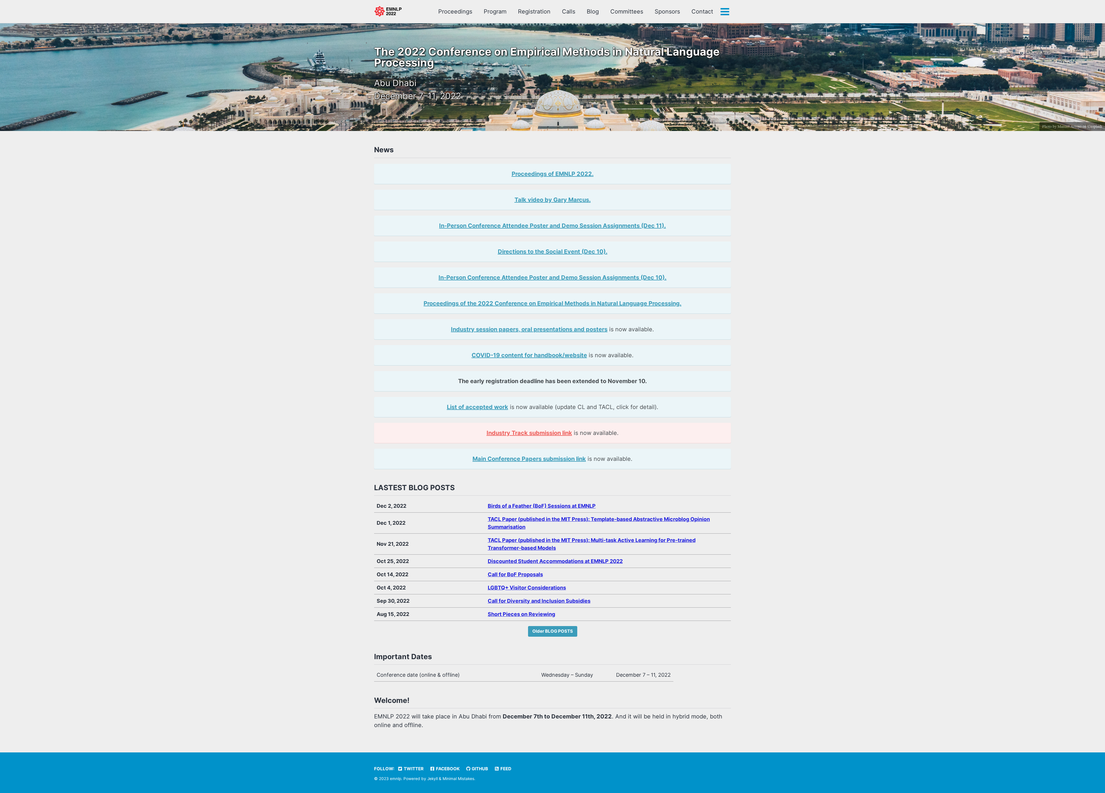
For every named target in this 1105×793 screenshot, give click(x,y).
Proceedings (455, 11)
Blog (593, 11)
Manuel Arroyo (1070, 126)
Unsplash (1094, 126)
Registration (534, 11)
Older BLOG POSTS (552, 631)
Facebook (447, 768)
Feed (505, 768)
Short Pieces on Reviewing (521, 614)
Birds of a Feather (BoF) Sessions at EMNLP (542, 506)
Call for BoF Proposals (515, 574)
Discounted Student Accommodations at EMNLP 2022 (555, 561)
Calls (568, 11)
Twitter (413, 768)
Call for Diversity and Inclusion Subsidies (539, 601)
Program (495, 11)
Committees (626, 11)
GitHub (479, 768)
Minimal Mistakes (458, 778)
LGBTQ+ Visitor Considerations (527, 588)
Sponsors (667, 11)
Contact (702, 11)
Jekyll (432, 778)
